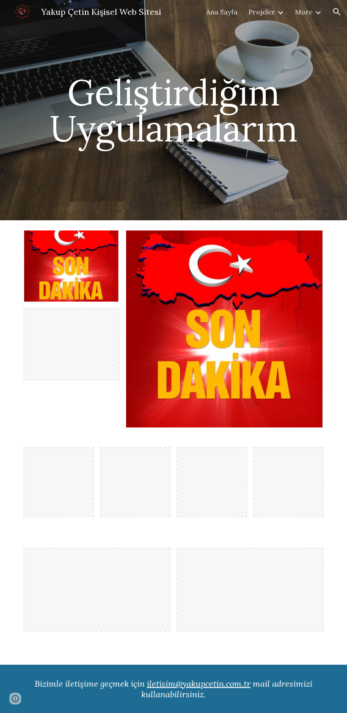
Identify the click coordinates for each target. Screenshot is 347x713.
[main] (173, 110)
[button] (337, 12)
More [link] (304, 12)
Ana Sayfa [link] (221, 12)
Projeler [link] (261, 12)
